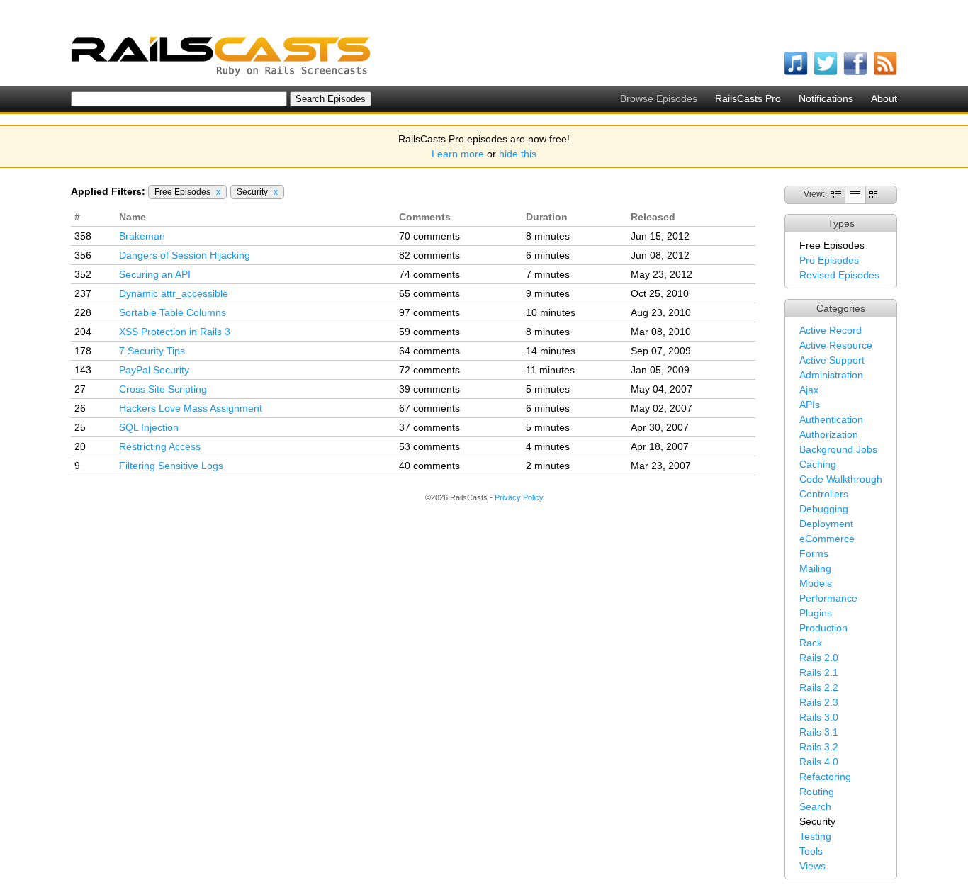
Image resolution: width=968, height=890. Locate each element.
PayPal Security (154, 370)
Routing (816, 791)
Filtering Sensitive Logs (171, 465)
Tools (811, 851)
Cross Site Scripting (163, 389)
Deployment (826, 523)
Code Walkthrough (840, 479)
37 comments (429, 427)
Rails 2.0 (818, 657)
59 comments (429, 331)
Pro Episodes (829, 260)
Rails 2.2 (818, 687)
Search (815, 806)
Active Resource (835, 345)
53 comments (429, 446)
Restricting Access (160, 446)
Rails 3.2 (818, 747)
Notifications (826, 98)
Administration (831, 375)
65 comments (429, 293)
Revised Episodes (839, 275)
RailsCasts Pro (748, 98)
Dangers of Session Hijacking (184, 255)
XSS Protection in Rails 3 (174, 331)
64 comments (429, 350)
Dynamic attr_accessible (173, 293)
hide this (517, 153)
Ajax (808, 389)
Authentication (831, 419)
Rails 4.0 (818, 761)
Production (823, 627)
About (884, 98)
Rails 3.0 (818, 717)
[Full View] (836, 194)
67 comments (429, 408)
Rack (810, 642)
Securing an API (155, 274)
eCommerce (827, 538)
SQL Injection (149, 427)
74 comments (429, 274)
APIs (809, 404)
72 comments (429, 370)
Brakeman (142, 236)
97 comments (429, 312)
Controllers (823, 494)
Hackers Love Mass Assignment (190, 408)
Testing (815, 836)
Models (815, 583)
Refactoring (825, 776)
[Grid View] (873, 194)
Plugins (815, 613)
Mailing (815, 568)
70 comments (429, 236)
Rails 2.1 (818, 672)
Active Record (830, 330)
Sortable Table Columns (172, 312)
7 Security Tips (152, 350)
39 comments (429, 389)
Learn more (458, 153)
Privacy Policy (519, 497)
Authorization (828, 434)
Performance (828, 598)
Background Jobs (838, 449)
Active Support (832, 360)
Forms (813, 553)
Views (812, 866)
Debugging (823, 508)
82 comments (429, 255)
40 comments (429, 465)
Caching (817, 464)
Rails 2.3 (818, 702)
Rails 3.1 (818, 732)
